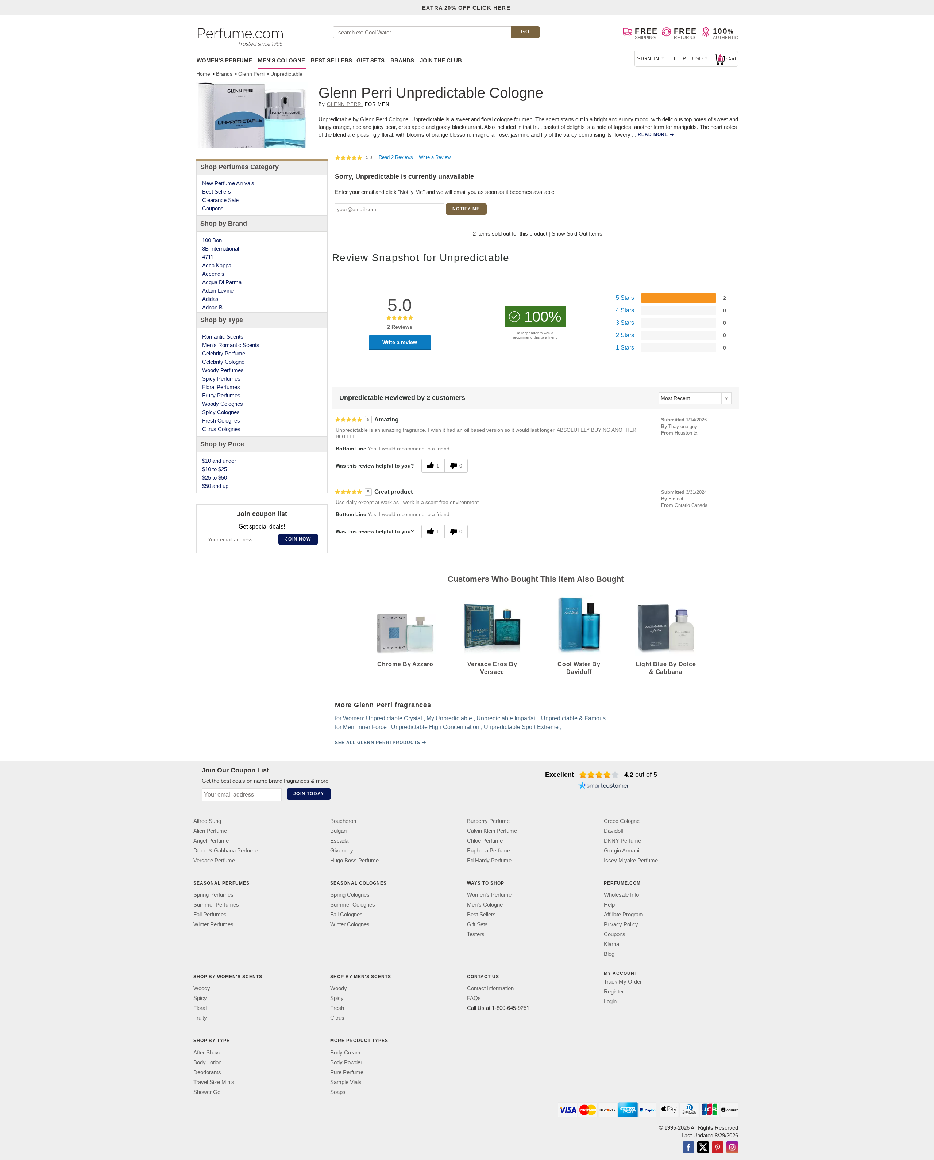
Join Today (308, 793)
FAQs (474, 998)
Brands (402, 60)
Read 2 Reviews (396, 157)
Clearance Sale (220, 200)
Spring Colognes (350, 895)
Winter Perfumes (213, 924)
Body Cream (345, 1052)
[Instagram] (732, 1148)
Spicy (200, 998)
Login (610, 1001)
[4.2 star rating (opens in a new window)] (599, 774)
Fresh (337, 1008)
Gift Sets (370, 60)
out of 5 (640, 774)
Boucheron (343, 821)
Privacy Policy (621, 924)
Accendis (213, 274)
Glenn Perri (345, 104)
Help (679, 58)
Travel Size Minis (213, 1082)
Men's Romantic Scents (230, 345)
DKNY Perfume (622, 840)
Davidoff (614, 831)
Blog (609, 954)
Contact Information (490, 988)
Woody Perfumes (223, 370)
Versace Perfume (214, 860)
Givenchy (341, 850)
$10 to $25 (214, 469)
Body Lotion (207, 1062)
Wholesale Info (621, 895)
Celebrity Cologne (223, 362)
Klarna (611, 944)
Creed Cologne (622, 821)
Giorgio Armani (621, 850)
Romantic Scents (222, 336)
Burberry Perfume (488, 821)
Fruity (200, 1018)
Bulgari (338, 831)
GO (525, 31)
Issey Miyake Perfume (631, 860)
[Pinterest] (717, 1148)
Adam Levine (218, 290)
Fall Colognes (346, 914)
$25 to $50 (214, 477)
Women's (224, 60)
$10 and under (219, 461)
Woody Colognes (222, 404)
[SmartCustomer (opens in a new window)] (603, 786)
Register (614, 991)
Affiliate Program (623, 914)
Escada (339, 840)
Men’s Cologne (485, 904)
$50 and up (215, 486)
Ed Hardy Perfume (489, 860)
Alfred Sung (207, 821)
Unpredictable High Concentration (435, 727)
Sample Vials (346, 1082)
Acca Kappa (216, 265)
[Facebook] (688, 1148)
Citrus (337, 1018)
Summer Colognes (352, 904)
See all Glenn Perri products (377, 742)
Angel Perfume (211, 840)
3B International (220, 248)
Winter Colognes (350, 924)
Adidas (210, 299)
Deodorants (207, 1072)
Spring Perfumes (213, 895)
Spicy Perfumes (221, 378)
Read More (653, 134)
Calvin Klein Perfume (492, 831)
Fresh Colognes (221, 420)
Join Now (298, 539)
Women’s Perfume (489, 895)
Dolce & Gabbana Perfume (225, 850)
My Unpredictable (449, 718)
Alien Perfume (210, 831)
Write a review (399, 342)
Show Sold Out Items (577, 233)
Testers (476, 934)
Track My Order (623, 981)
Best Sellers (331, 60)
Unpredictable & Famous (573, 718)
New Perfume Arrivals (228, 183)
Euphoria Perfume (488, 850)
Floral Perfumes (221, 387)
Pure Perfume (346, 1072)
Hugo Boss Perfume (354, 860)
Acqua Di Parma (222, 282)
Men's (281, 60)
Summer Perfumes (216, 904)
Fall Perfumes (210, 914)
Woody (201, 988)
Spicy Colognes (221, 412)
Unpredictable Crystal (394, 718)
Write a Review (435, 157)
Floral (200, 1008)
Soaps (338, 1092)
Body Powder (346, 1062)
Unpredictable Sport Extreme (521, 727)
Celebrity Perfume (223, 353)
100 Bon (212, 240)
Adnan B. (213, 307)
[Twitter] (703, 1148)
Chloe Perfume (485, 840)
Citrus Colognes (221, 429)
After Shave (207, 1052)
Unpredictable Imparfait (506, 718)
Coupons (213, 208)
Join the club (441, 60)
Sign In (648, 58)
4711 (207, 257)
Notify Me (466, 208)
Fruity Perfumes (221, 395)
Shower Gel (207, 1092)
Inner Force (372, 727)
